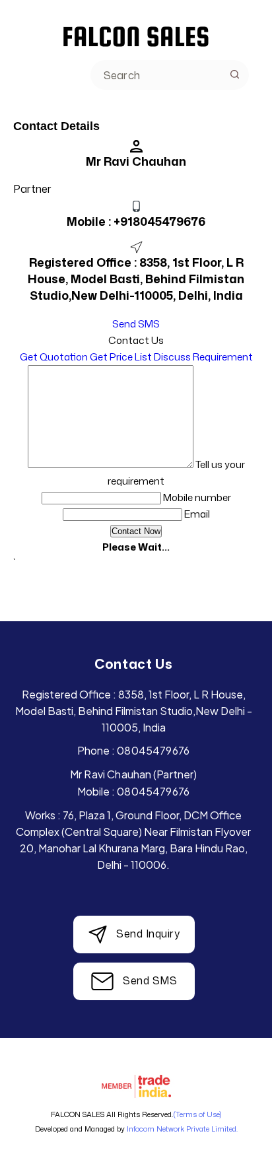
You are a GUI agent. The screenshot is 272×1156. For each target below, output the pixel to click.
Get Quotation (54, 357)
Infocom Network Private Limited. (182, 1129)
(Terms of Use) (197, 1114)
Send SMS (136, 324)
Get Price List (121, 357)
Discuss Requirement (203, 357)
